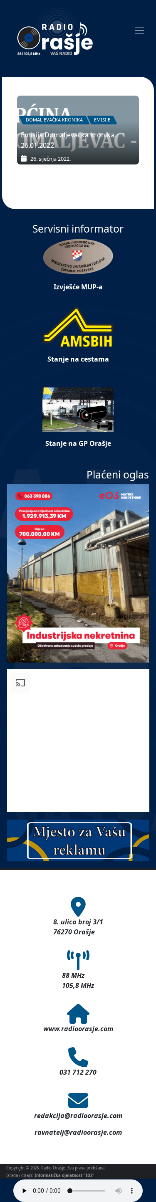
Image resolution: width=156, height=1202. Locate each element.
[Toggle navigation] (139, 30)
